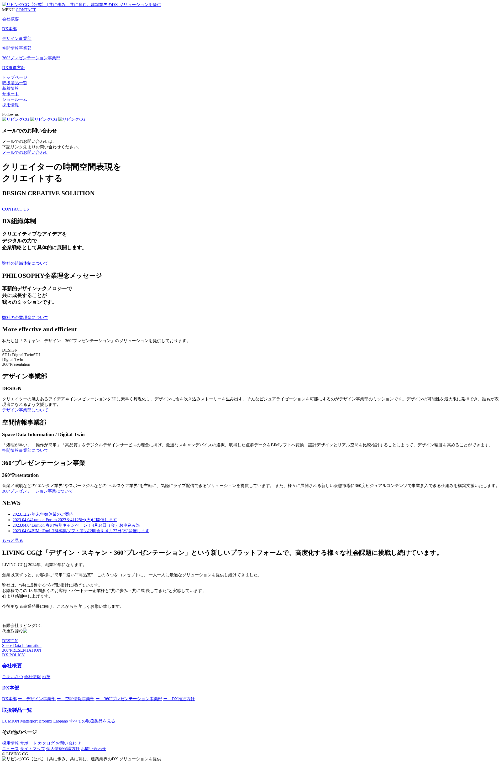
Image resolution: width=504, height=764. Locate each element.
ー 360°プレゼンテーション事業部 (129, 699)
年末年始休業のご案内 (43, 514)
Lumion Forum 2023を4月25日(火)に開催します (65, 519)
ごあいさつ (12, 676)
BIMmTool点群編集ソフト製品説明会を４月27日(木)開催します (81, 530)
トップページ (14, 77)
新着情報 (10, 88)
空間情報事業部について (25, 450)
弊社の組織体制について (25, 263)
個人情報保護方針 (63, 748)
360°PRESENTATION (21, 650)
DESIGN (10, 641)
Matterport (29, 721)
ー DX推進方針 (179, 699)
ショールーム (14, 99)
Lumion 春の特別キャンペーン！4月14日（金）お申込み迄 (76, 525)
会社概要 (12, 665)
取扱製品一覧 (14, 83)
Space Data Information (21, 645)
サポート (10, 94)
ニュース (10, 748)
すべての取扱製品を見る (92, 721)
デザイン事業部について (25, 410)
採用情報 (10, 105)
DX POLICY (13, 655)
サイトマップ (32, 748)
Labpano (60, 721)
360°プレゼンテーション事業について (37, 491)
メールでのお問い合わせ (25, 152)
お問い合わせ (68, 743)
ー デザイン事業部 (37, 699)
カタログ (46, 743)
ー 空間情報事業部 (75, 699)
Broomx (45, 721)
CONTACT (26, 10)
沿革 (46, 676)
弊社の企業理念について (25, 317)
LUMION (10, 721)
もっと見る (12, 540)
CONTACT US (15, 209)
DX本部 (10, 687)
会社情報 (32, 676)
